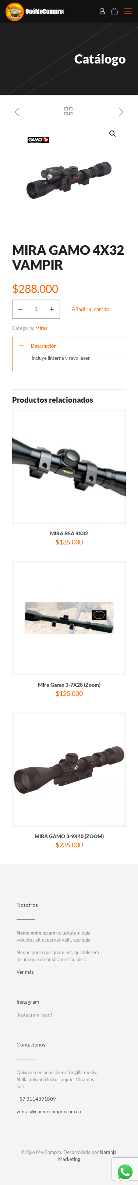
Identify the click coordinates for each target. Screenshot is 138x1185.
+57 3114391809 (36, 1099)
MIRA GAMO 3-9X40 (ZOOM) (69, 836)
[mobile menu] (128, 11)
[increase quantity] (51, 309)
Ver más (25, 972)
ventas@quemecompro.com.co (49, 1111)
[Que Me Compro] (35, 11)
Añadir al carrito (91, 309)
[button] (113, 133)
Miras (41, 328)
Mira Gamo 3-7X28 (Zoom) (69, 685)
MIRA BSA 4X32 (69, 533)
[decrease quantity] (20, 309)
